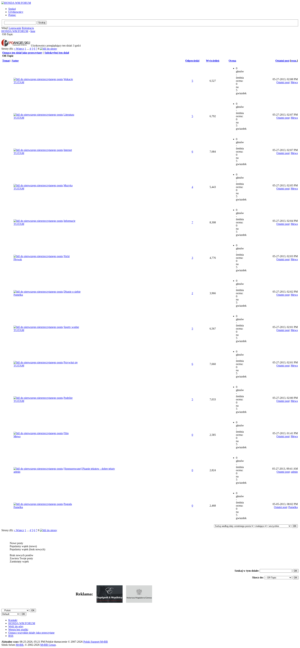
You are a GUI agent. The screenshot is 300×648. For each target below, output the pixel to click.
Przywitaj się (71, 362)
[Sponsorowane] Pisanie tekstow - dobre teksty (89, 468)
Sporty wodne (71, 327)
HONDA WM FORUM (14, 31)
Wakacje (68, 79)
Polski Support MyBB (95, 641)
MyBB (19, 644)
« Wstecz (19, 48)
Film (66, 433)
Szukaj (12, 8)
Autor (15, 60)
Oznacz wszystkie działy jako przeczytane (31, 632)
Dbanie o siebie (72, 291)
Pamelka (18, 294)
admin (17, 471)
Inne (32, 31)
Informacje (69, 220)
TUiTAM (19, 82)
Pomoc (12, 15)
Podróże (68, 397)
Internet (68, 150)
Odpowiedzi (192, 60)
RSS (10, 635)
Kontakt (12, 620)
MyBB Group (48, 644)
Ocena (232, 60)
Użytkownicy (15, 11)
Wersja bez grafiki (18, 629)
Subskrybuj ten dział (56, 52)
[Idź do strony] (48, 48)
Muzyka (68, 185)
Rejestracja (28, 28)
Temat (6, 60)
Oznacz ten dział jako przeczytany (22, 52)
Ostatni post (282, 60)
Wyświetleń (212, 60)
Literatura (69, 114)
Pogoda (68, 504)
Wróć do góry (15, 626)
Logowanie (15, 28)
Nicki (67, 256)
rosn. (294, 60)
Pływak (18, 259)
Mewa (294, 82)
